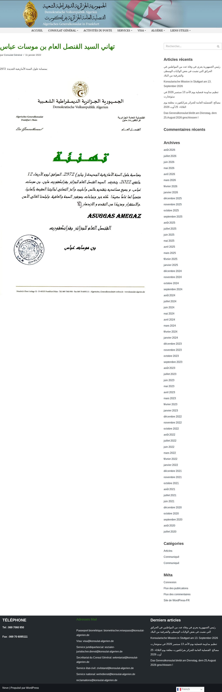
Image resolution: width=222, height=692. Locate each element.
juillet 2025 (170, 228)
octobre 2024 (171, 283)
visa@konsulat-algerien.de (98, 641)
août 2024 (169, 295)
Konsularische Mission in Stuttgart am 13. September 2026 (184, 638)
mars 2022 (170, 453)
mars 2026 (170, 180)
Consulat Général (13, 55)
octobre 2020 (171, 513)
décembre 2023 (173, 343)
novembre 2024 (173, 277)
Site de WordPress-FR (177, 600)
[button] (77, 30)
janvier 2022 (171, 465)
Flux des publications (176, 588)
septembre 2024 (173, 289)
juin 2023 (169, 380)
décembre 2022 (173, 416)
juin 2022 (169, 446)
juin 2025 (169, 234)
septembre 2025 (173, 216)
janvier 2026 (171, 192)
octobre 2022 (171, 428)
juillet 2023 (170, 374)
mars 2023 (170, 398)
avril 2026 (169, 174)
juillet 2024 (170, 301)
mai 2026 (169, 168)
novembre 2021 (173, 477)
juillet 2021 (170, 495)
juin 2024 (169, 307)
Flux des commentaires (177, 594)
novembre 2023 (173, 350)
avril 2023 (169, 392)
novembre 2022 (173, 422)
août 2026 (169, 149)
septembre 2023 (173, 362)
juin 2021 (169, 501)
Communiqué (171, 556)
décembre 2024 (173, 271)
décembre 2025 (173, 198)
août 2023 (169, 368)
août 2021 (169, 489)
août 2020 (169, 525)
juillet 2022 (170, 440)
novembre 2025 (173, 204)
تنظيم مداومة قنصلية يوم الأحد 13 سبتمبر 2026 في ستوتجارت (184, 644)
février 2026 (170, 186)
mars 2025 (170, 253)
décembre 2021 (173, 471)
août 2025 (169, 222)
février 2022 (170, 459)
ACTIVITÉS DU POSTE (98, 30)
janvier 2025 (171, 265)
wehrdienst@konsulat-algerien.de (115, 674)
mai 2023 (169, 386)
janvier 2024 (171, 337)
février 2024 (170, 331)
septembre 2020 (173, 519)
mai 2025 (169, 240)
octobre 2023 (171, 356)
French (185, 689)
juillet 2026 (170, 156)
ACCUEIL (37, 30)
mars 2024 (170, 325)
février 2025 (170, 259)
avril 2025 (169, 246)
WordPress (32, 687)
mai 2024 (169, 313)
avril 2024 (169, 319)
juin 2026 (169, 162)
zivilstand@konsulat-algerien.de (115, 668)
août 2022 (169, 434)
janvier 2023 (171, 410)
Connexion (170, 582)
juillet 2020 (170, 531)
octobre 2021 (171, 483)
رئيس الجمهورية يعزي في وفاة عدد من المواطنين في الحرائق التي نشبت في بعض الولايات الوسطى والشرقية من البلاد (192, 71)
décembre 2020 (173, 507)
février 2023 (170, 404)
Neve (5, 687)
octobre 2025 (171, 210)
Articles (168, 550)
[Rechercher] (218, 46)
